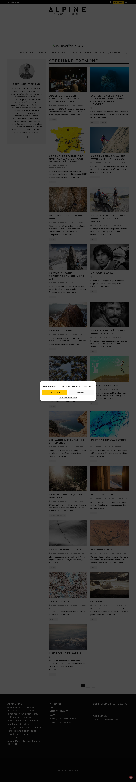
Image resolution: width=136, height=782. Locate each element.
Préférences (81, 392)
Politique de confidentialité (68, 398)
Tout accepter (55, 392)
